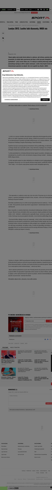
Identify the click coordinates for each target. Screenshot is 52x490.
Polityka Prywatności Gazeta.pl (20, 97)
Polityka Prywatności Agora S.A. (34, 97)
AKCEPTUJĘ (45, 99)
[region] (26, 85)
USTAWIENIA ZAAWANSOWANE (11, 99)
